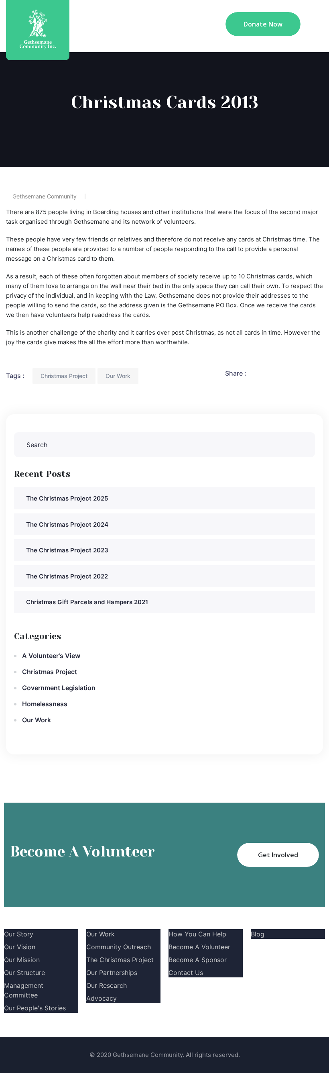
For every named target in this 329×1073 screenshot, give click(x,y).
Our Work (118, 375)
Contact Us (186, 973)
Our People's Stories (35, 1008)
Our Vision (19, 947)
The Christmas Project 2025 (67, 498)
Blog (257, 934)
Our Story (18, 934)
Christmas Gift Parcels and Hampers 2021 (87, 602)
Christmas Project (64, 375)
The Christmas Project (120, 960)
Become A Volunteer (199, 947)
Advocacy (101, 998)
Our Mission (22, 960)
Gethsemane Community (44, 196)
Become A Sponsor (198, 960)
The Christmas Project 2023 (67, 550)
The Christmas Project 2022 (67, 576)
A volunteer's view (51, 656)
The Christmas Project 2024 (67, 524)
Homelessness (44, 704)
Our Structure (24, 973)
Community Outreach (118, 947)
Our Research (106, 985)
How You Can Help (197, 934)
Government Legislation (58, 688)
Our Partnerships (111, 973)
